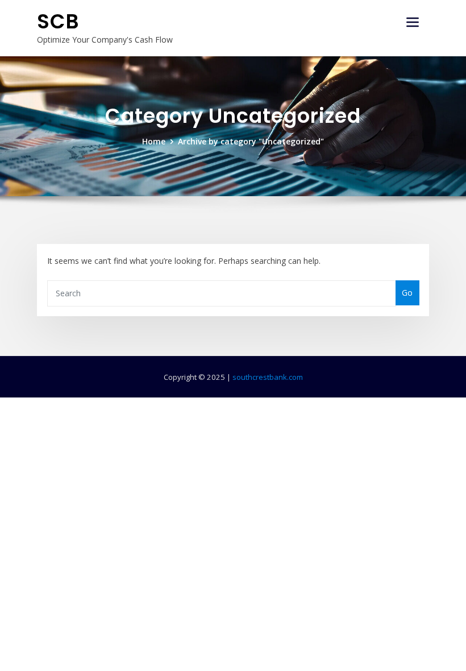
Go (407, 292)
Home (153, 141)
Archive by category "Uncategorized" (251, 141)
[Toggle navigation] (412, 22)
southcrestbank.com (267, 377)
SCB (58, 21)
